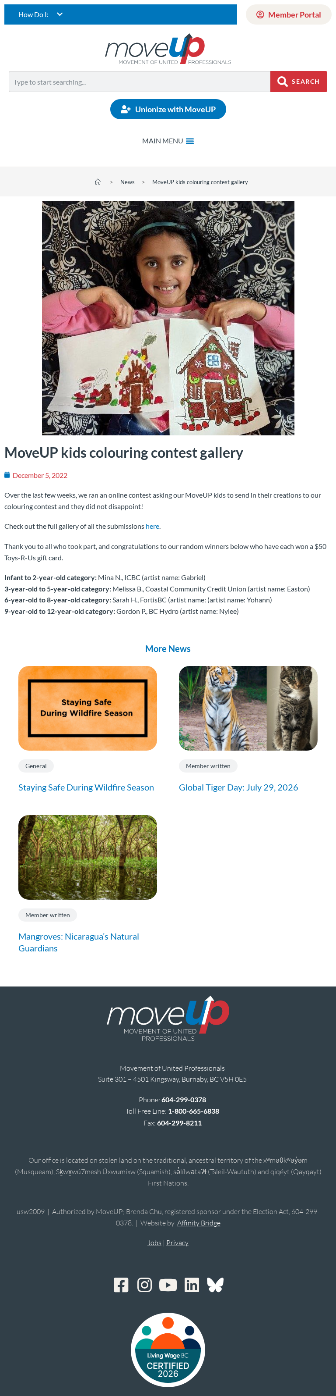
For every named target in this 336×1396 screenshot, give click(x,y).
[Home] (98, 181)
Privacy (177, 1242)
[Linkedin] (192, 1285)
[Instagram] (144, 1285)
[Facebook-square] (121, 1285)
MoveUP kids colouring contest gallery (200, 181)
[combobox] (139, 81)
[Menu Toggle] (168, 140)
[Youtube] (168, 1285)
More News (168, 648)
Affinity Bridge (198, 1222)
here (152, 526)
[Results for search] (139, 97)
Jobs (154, 1242)
